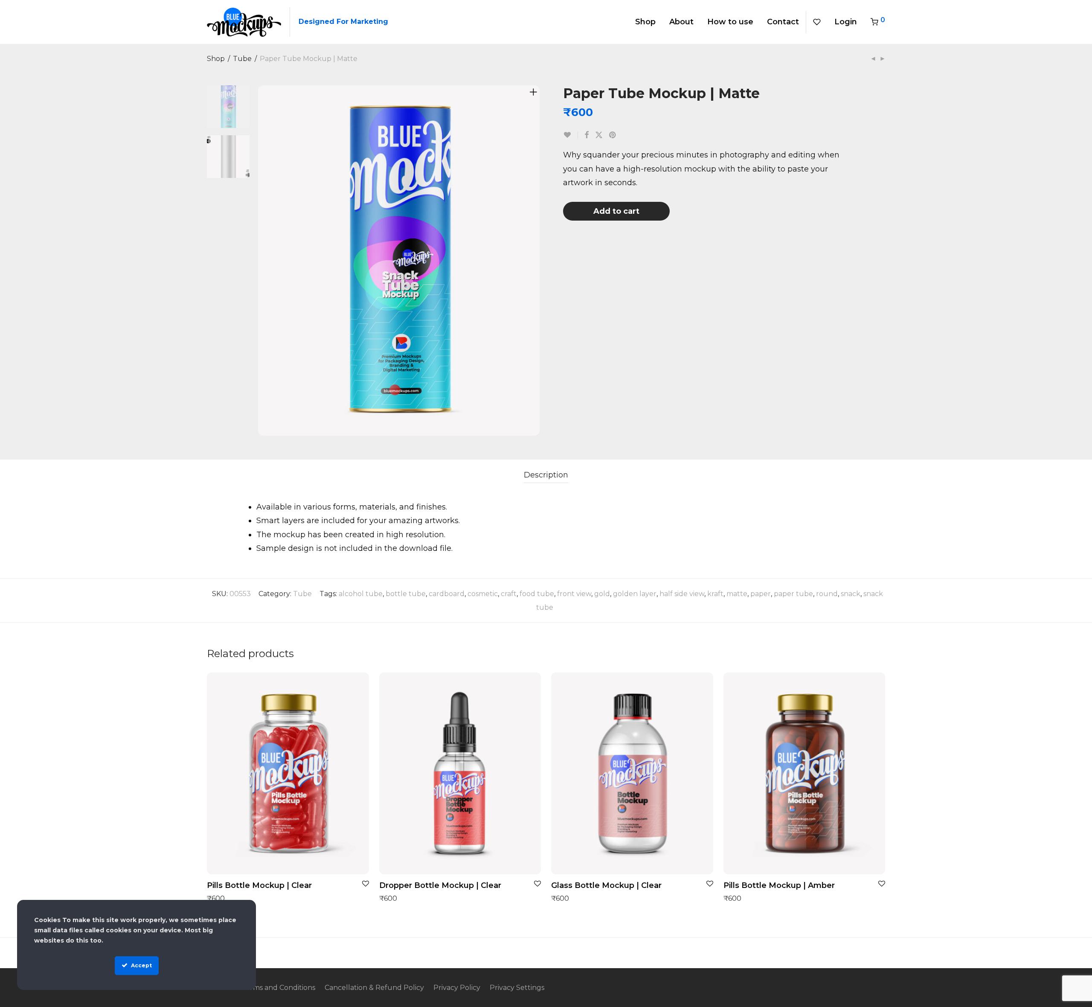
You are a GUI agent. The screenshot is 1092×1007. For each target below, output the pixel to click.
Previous (264, 260)
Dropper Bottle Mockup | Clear (440, 885)
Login (845, 21)
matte (736, 594)
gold (602, 594)
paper (760, 594)
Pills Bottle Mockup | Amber (779, 885)
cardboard (447, 594)
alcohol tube (361, 594)
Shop (645, 21)
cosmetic (483, 594)
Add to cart (616, 211)
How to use (730, 21)
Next (535, 260)
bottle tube (406, 594)
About (681, 21)
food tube (537, 594)
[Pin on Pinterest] (613, 135)
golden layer (634, 594)
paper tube (793, 594)
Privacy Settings (517, 988)
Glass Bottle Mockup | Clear (606, 885)
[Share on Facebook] (586, 135)
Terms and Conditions (278, 988)
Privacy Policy (456, 988)
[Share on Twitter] (599, 135)
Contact (783, 21)
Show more (222, 898)
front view (574, 594)
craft (509, 594)
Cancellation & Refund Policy (374, 988)
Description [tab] (546, 475)
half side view (681, 594)
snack (850, 594)
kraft (715, 594)
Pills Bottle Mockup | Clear (259, 885)
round (827, 594)
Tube (242, 59)
